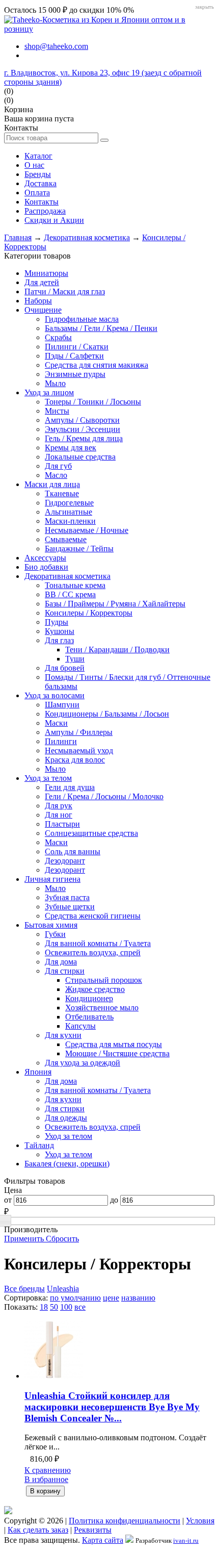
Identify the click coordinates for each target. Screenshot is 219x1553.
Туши (75, 658)
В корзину (45, 1491)
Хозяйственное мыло (102, 1007)
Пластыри (62, 824)
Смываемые (66, 539)
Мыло (55, 383)
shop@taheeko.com (56, 46)
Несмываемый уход (79, 750)
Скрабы (58, 337)
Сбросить (62, 1238)
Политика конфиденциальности (124, 1520)
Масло (56, 475)
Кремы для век (70, 447)
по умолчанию (75, 1297)
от (8, 1199)
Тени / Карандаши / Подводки (117, 649)
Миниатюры (46, 273)
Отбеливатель (89, 1016)
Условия (200, 1520)
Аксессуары (45, 557)
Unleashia (63, 1288)
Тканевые (62, 493)
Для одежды (66, 1117)
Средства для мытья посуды (113, 1044)
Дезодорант (65, 860)
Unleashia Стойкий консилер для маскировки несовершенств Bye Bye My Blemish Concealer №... (112, 1406)
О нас (34, 165)
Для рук (58, 805)
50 (54, 1307)
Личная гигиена (52, 879)
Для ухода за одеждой (82, 1062)
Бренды (37, 174)
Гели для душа (70, 787)
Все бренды (24, 1288)
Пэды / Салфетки (74, 355)
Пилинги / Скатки (76, 346)
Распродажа (45, 211)
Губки (55, 934)
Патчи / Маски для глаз (64, 291)
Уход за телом (48, 778)
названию (138, 1297)
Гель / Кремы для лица (84, 438)
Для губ (58, 466)
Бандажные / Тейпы (79, 548)
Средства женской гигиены (93, 915)
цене (111, 1297)
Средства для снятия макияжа (96, 365)
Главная (18, 237)
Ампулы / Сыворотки (82, 420)
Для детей (41, 282)
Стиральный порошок (103, 980)
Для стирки (65, 970)
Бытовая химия (50, 925)
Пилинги (61, 741)
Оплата (37, 192)
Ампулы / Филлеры (79, 732)
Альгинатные (68, 511)
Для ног (58, 814)
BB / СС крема (70, 594)
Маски (56, 723)
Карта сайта (102, 1540)
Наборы (38, 300)
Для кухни (63, 1035)
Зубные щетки (70, 906)
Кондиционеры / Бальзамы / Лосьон (107, 713)
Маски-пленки (70, 521)
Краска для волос (75, 759)
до (114, 1199)
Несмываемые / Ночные (86, 530)
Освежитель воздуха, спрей (93, 952)
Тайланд (39, 1145)
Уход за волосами (54, 695)
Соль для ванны (72, 851)
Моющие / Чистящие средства (117, 1053)
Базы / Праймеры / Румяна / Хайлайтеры (115, 603)
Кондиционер (89, 998)
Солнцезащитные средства (91, 833)
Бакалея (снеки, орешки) (67, 1163)
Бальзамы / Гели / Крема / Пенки (101, 328)
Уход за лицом (49, 392)
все (80, 1307)
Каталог (38, 155)
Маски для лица (52, 484)
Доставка (40, 183)
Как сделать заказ (38, 1529)
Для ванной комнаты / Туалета (98, 943)
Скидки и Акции (54, 220)
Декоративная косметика (87, 237)
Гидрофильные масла (82, 319)
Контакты (41, 201)
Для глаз (59, 640)
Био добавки (46, 567)
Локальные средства (80, 456)
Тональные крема (75, 585)
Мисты (57, 410)
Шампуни (62, 704)
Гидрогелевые (69, 502)
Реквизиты (93, 1529)
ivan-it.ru (186, 1540)
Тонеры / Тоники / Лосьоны (93, 401)
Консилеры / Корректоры (88, 612)
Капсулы (80, 1026)
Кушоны (59, 631)
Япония (37, 1071)
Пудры (56, 622)
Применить (25, 1238)
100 (66, 1307)
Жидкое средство (95, 989)
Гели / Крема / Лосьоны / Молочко (104, 796)
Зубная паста (67, 897)
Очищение (43, 309)
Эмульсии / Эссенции (82, 429)
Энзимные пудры (75, 374)
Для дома (61, 961)
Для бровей (65, 668)
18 (44, 1307)
